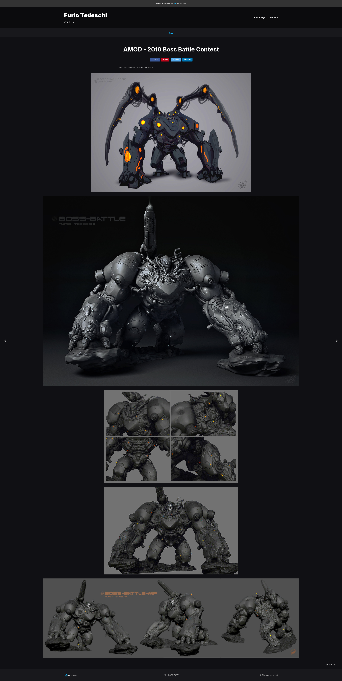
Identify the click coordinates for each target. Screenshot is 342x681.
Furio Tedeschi (85, 15)
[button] (331, 664)
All (171, 33)
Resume (274, 17)
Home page (260, 17)
